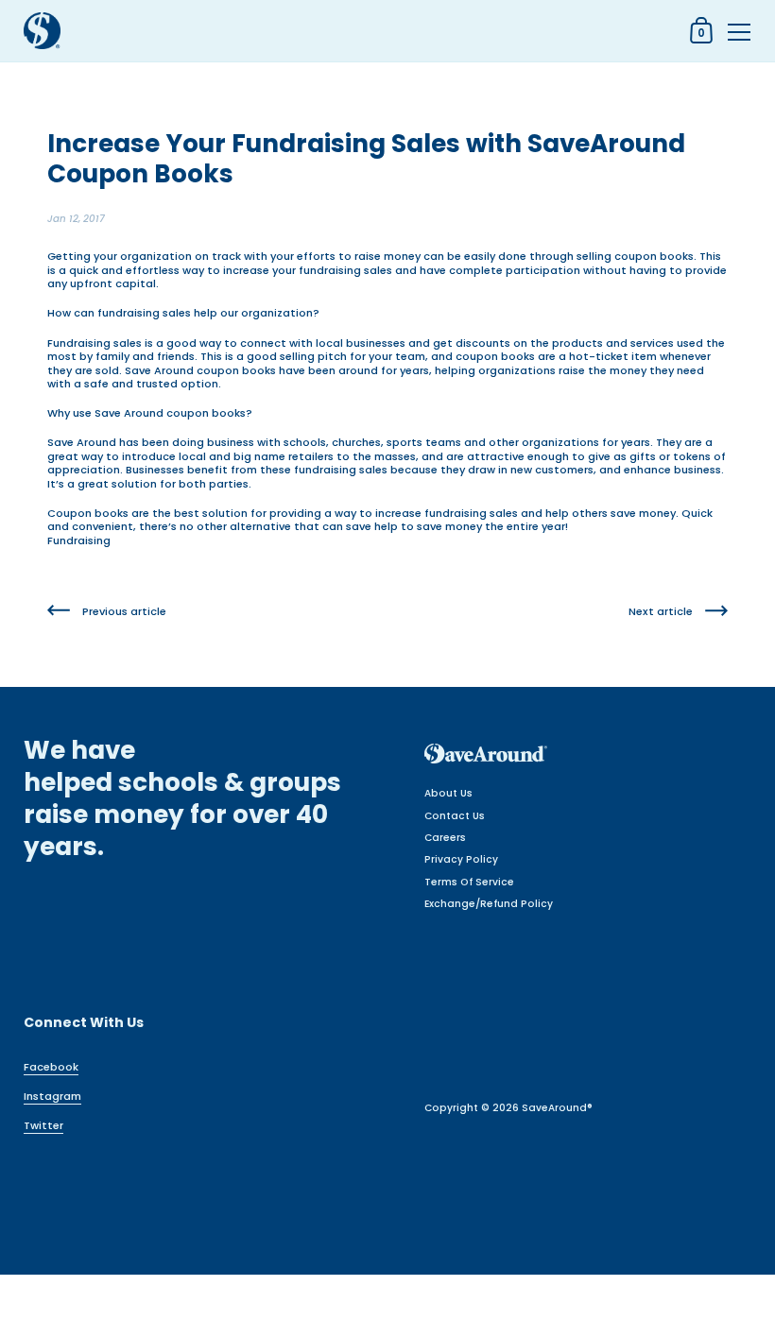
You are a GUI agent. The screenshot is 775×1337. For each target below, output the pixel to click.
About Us (448, 793)
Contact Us (454, 816)
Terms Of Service (469, 882)
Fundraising (79, 540)
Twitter (43, 1125)
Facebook (51, 1066)
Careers (445, 838)
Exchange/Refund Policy (488, 904)
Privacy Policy (461, 859)
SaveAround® (557, 1108)
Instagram (52, 1096)
